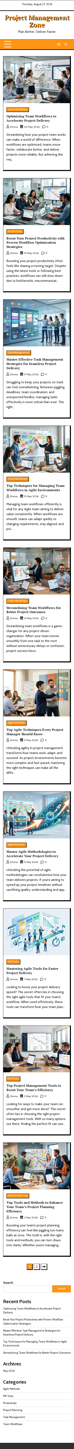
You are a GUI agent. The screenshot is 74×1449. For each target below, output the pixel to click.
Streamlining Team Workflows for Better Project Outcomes (33, 609)
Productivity (15, 231)
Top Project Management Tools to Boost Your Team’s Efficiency (33, 1087)
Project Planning (17, 1195)
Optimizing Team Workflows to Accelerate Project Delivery (31, 118)
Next (44, 1267)
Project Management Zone (37, 21)
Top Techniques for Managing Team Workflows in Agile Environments (35, 487)
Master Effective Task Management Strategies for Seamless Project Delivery (34, 363)
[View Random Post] (59, 44)
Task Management (18, 352)
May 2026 (9, 1370)
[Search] (66, 44)
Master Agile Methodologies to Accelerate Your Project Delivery (32, 853)
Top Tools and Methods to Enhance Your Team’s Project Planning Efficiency (34, 1206)
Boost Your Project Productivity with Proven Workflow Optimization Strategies (35, 242)
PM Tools (13, 961)
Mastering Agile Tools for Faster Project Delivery (32, 970)
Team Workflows (17, 109)
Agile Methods (16, 722)
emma (14, 126)
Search (8, 1283)
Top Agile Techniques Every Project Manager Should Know (34, 731)
